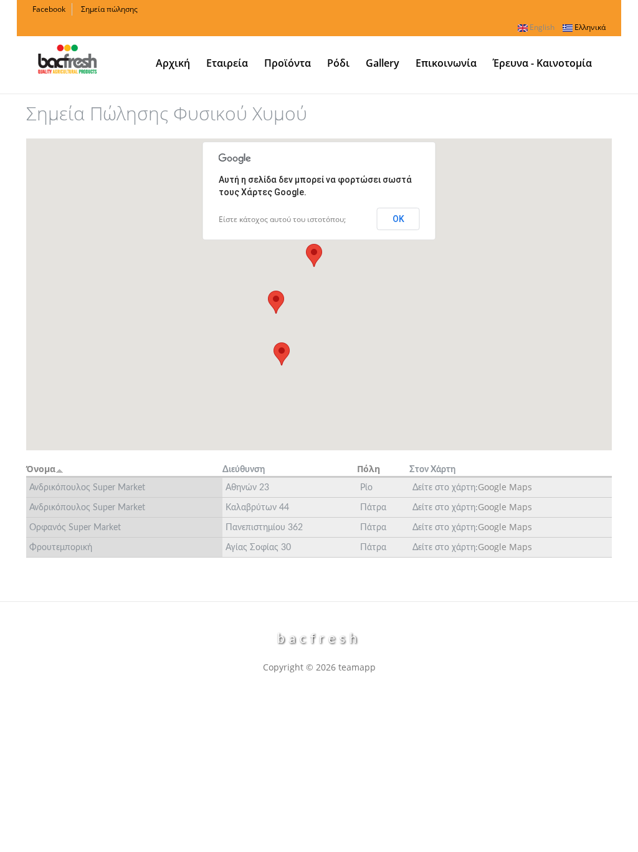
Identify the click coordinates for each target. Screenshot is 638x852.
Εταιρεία (227, 63)
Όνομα (40, 469)
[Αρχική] (67, 58)
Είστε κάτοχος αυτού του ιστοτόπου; (282, 219)
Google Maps (505, 487)
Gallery (382, 63)
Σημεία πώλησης (109, 9)
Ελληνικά (589, 27)
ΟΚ (398, 219)
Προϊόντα (287, 63)
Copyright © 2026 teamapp (319, 667)
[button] (314, 255)
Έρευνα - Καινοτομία (542, 63)
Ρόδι (338, 63)
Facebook (48, 9)
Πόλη (368, 469)
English (541, 27)
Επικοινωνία (446, 63)
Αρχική (173, 63)
